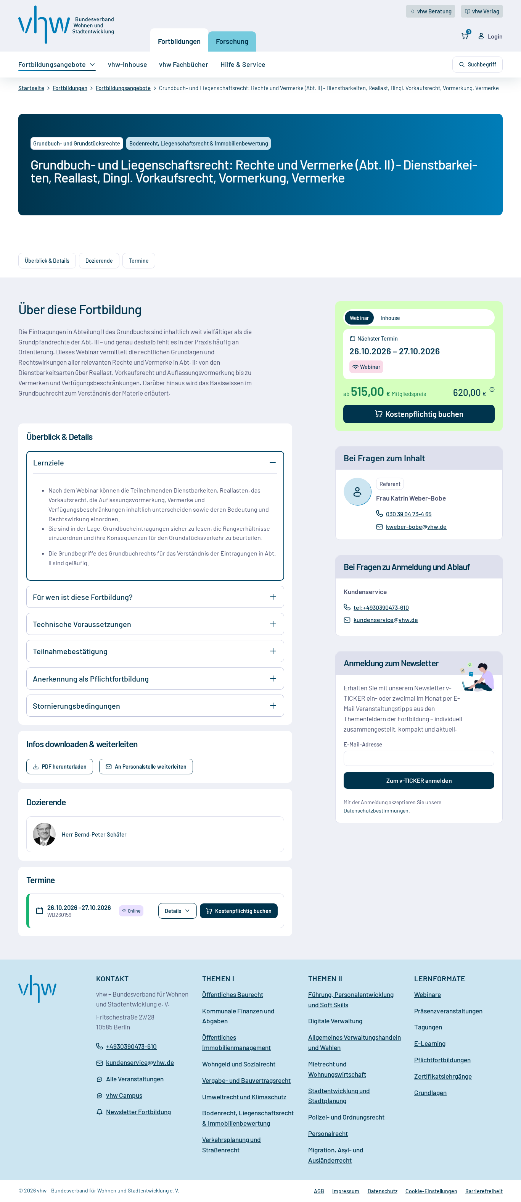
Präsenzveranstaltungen (448, 1011)
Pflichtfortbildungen (442, 1059)
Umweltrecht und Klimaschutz (244, 1096)
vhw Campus (124, 1095)
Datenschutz (382, 1191)
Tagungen (428, 1027)
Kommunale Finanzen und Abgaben (238, 1016)
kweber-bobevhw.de (416, 527)
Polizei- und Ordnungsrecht (346, 1117)
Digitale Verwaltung (335, 1020)
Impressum (345, 1191)
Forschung (232, 41)
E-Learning (429, 1043)
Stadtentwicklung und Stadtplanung (339, 1096)
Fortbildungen (179, 41)
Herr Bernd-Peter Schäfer (94, 834)
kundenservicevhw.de (385, 620)
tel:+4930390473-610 (381, 607)
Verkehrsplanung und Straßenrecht (231, 1145)
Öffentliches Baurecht (232, 994)
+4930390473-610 (131, 1046)
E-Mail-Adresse (363, 744)
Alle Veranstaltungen (135, 1078)
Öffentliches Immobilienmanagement (236, 1042)
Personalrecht (328, 1133)
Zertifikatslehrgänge (443, 1076)
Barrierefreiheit (484, 1191)
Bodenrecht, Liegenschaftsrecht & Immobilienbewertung (248, 1118)
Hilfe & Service (242, 64)
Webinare (427, 994)
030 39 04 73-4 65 (408, 513)
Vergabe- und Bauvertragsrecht (246, 1080)
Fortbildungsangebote (52, 64)
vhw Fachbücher (183, 64)
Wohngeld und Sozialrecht (238, 1064)
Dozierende (99, 260)
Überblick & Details (47, 260)
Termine (139, 260)
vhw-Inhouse (127, 64)
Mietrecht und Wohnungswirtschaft (337, 1069)
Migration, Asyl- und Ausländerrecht (335, 1155)
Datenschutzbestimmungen (376, 810)
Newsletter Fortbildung (138, 1111)
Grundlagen (430, 1092)
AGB (319, 1191)
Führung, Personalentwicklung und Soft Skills (351, 999)
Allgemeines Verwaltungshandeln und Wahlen (354, 1042)
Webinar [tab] (359, 318)
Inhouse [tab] (390, 318)
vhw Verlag (485, 11)
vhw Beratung (434, 11)
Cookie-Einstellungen (431, 1191)
